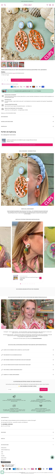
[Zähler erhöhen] (7, 80)
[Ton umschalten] (40, 270)
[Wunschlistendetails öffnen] (47, 5)
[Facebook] (4, 469)
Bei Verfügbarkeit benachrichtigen (21, 80)
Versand (14, 73)
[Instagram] (7, 469)
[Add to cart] (40, 278)
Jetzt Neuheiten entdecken (27, 1)
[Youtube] (10, 469)
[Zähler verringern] (2, 80)
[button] (2, 4)
